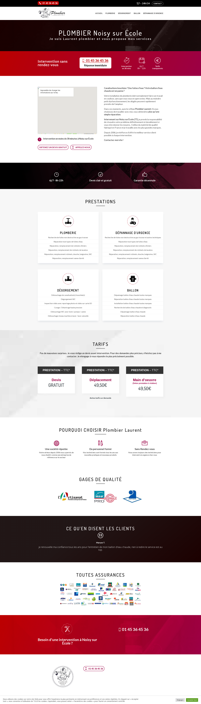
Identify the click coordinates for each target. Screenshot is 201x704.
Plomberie (110, 13)
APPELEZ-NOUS (82, 147)
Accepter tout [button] (192, 700)
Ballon (137, 13)
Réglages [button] (180, 700)
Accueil (99, 13)
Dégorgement (124, 13)
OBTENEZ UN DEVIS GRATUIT (53, 147)
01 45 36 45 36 (50, 3)
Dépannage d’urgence (153, 13)
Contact (158, 3)
